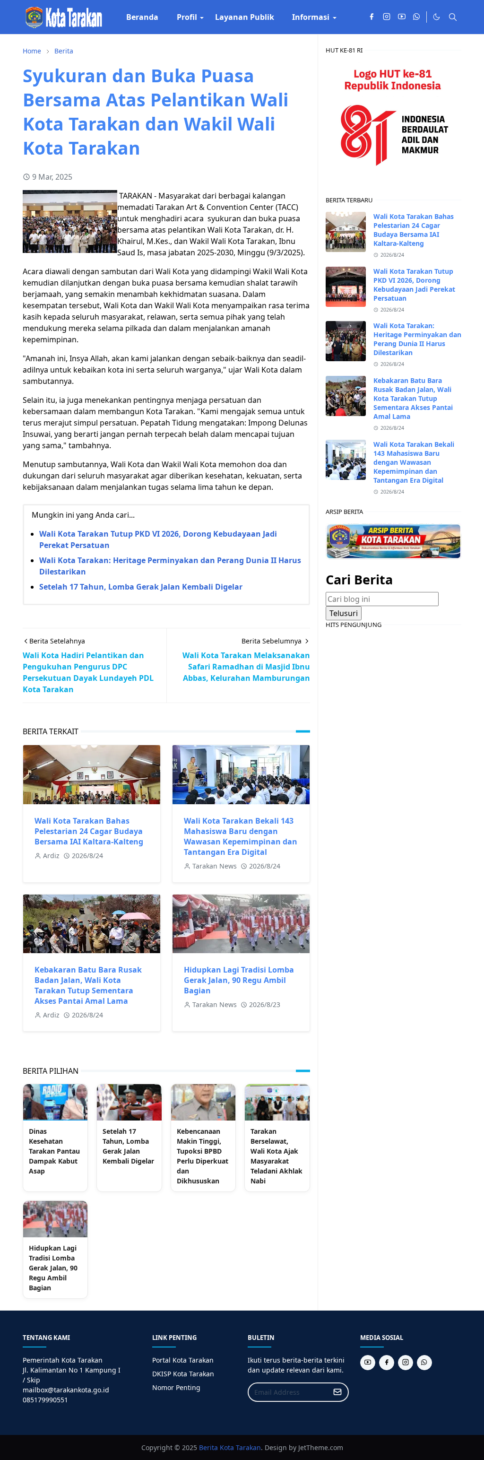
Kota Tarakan (240, 1447)
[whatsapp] (416, 17)
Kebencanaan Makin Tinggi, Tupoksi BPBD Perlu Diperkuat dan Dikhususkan (202, 1156)
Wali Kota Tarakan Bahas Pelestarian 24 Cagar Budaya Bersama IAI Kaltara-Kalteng (89, 831)
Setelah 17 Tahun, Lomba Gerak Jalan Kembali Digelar (140, 587)
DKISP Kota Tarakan (183, 1373)
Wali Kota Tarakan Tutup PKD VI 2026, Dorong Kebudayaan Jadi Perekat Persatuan (414, 285)
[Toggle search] (452, 17)
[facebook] (371, 17)
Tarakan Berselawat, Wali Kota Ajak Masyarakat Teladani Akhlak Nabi (276, 1156)
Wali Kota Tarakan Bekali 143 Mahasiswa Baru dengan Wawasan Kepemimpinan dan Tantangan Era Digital (240, 836)
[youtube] (401, 17)
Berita (208, 1447)
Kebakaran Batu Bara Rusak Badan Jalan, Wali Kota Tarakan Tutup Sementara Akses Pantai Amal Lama (88, 985)
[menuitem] (142, 17)
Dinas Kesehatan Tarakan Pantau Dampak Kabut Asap (54, 1151)
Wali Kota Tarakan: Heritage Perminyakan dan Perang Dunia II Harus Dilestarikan (417, 339)
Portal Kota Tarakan (183, 1360)
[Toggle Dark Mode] (436, 17)
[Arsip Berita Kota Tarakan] (393, 540)
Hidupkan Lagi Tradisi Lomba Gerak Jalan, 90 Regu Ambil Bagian (239, 980)
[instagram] (386, 17)
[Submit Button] (337, 1392)
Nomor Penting (176, 1387)
